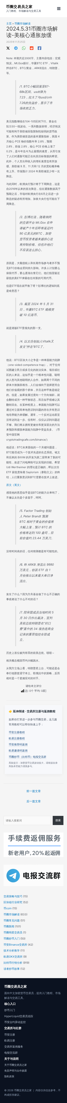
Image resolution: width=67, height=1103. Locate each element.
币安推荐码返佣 (18, 744)
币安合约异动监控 (15, 1022)
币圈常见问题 (12, 920)
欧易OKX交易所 (13, 956)
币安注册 (9, 1034)
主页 (9, 23)
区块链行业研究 (13, 902)
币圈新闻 (9, 926)
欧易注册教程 (17, 738)
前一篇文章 (33, 791)
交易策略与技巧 (13, 896)
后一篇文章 (33, 801)
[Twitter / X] (8, 48)
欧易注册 (9, 1040)
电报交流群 (11, 1052)
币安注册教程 (17, 732)
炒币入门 (9, 1010)
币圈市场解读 (22, 23)
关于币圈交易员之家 (15, 1064)
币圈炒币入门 (12, 938)
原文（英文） (14, 485)
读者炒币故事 (12, 968)
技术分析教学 (12, 950)
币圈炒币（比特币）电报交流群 (27, 756)
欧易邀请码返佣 (18, 750)
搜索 (58, 820)
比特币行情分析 (13, 962)
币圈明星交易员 (13, 932)
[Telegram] (16, 48)
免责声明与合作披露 (15, 1070)
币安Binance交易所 (15, 944)
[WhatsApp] (24, 48)
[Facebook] (39, 48)
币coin (8, 908)
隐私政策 (9, 1076)
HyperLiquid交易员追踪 (18, 1016)
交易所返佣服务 (13, 1046)
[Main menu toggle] (59, 9)
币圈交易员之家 (19, 6)
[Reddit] (31, 48)
